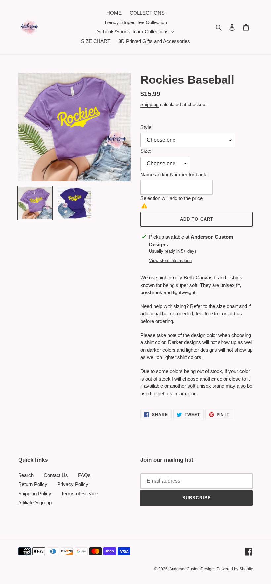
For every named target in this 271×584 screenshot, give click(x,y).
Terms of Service (79, 493)
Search (26, 475)
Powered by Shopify (235, 569)
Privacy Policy (72, 484)
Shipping (149, 104)
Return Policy (32, 484)
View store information (170, 260)
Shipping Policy (34, 493)
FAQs (84, 475)
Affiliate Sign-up (35, 502)
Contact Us (56, 475)
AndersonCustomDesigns (192, 569)
